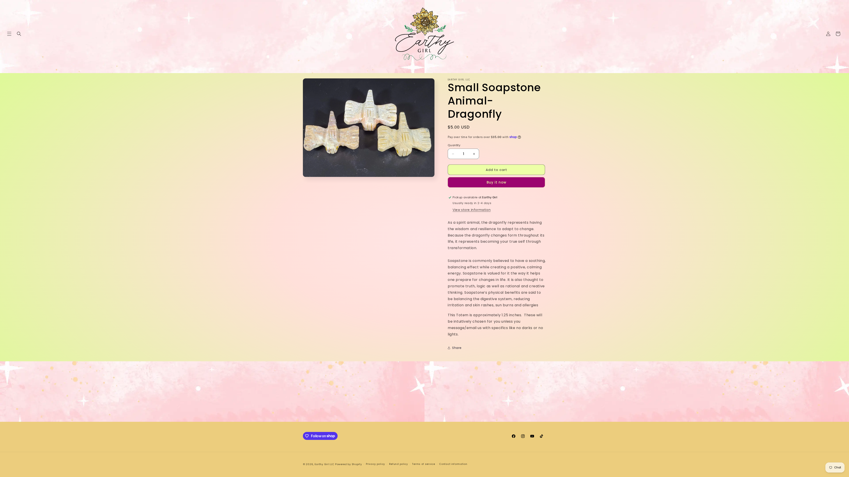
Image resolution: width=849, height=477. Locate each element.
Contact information (453, 464)
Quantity (454, 145)
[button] (9, 34)
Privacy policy (375, 464)
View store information (472, 210)
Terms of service (423, 464)
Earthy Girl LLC (325, 464)
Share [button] (457, 348)
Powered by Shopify (348, 464)
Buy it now (496, 182)
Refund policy (398, 464)
